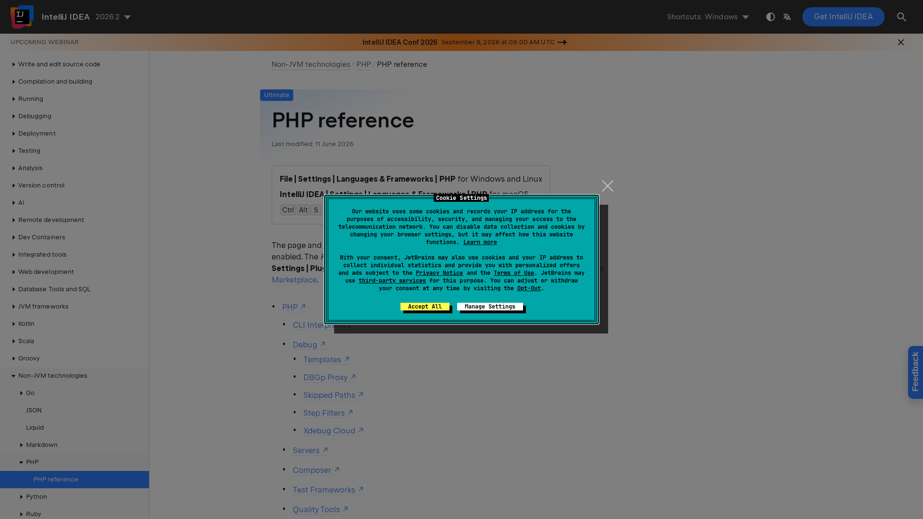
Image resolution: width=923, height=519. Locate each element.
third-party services (392, 280)
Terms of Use (514, 273)
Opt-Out (529, 288)
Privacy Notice (439, 273)
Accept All (425, 306)
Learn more (480, 242)
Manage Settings (490, 306)
